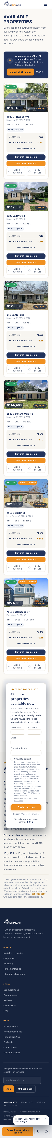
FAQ (5, 1011)
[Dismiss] (46, 1118)
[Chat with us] (46, 1131)
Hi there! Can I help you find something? (27, 1120)
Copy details (37, 171)
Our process (9, 958)
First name (16, 727)
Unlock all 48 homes (20, 72)
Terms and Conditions (29, 1112)
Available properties (13, 953)
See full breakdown (24, 148)
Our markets (9, 1005)
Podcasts (8, 1042)
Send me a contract (26, 163)
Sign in (39, 72)
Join (8, 1089)
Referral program (12, 1037)
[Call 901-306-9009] (37, 1131)
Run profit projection (26, 157)
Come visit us (10, 1047)
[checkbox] (12, 759)
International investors (14, 974)
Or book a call (25, 1089)
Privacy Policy (19, 798)
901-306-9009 (38, 894)
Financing (8, 963)
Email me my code (26, 807)
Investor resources (12, 1032)
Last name (32, 727)
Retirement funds (12, 969)
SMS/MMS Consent (22, 759)
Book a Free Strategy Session (17, 1131)
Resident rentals (11, 1052)
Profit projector (11, 1026)
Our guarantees (11, 990)
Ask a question (17, 171)
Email (13, 738)
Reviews (7, 1000)
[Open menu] (45, 4)
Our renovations (11, 995)
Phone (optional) (19, 748)
